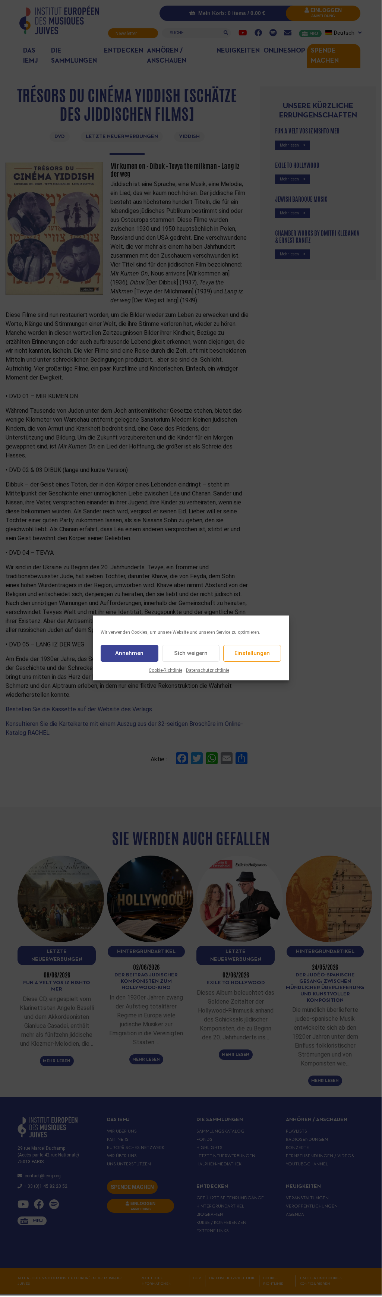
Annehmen (129, 653)
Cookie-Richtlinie (165, 670)
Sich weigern (191, 653)
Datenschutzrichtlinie (207, 670)
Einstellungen (252, 653)
